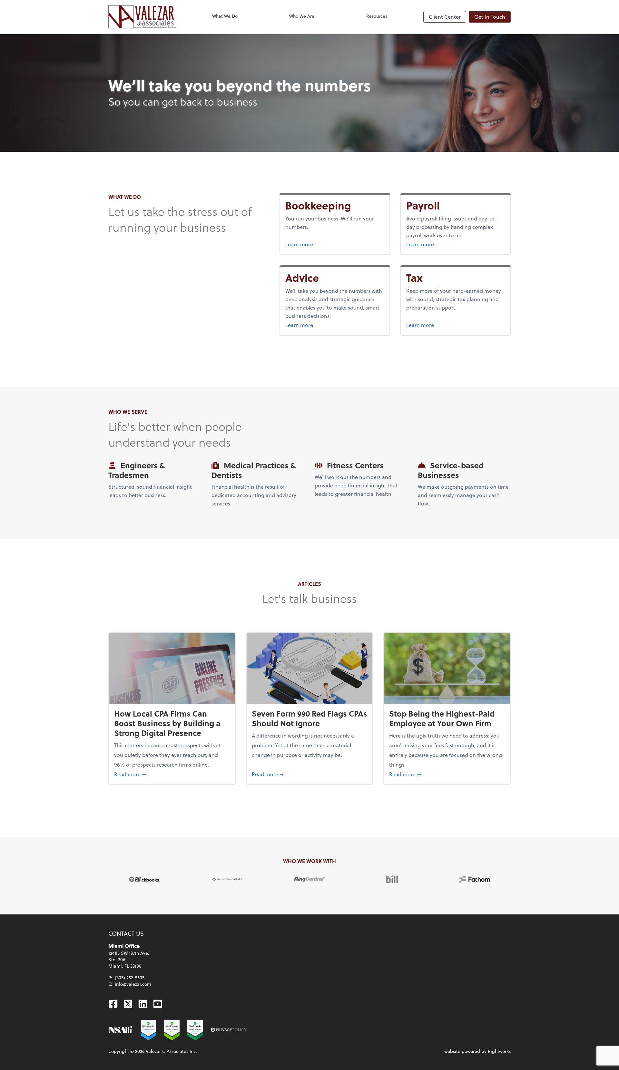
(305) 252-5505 (129, 977)
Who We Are (301, 16)
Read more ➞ (172, 774)
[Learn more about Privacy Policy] (229, 1029)
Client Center (445, 16)
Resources (376, 16)
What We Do (225, 16)
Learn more (323, 244)
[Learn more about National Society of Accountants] (120, 1029)
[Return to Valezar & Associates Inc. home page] (142, 16)
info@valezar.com (133, 984)
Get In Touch (489, 16)
